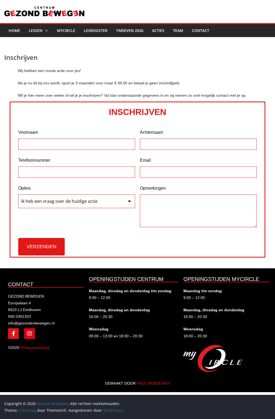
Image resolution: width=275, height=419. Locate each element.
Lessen (35, 30)
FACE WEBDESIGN (153, 383)
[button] (45, 30)
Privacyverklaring (34, 347)
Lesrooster (95, 30)
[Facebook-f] (13, 333)
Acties (158, 30)
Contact (200, 30)
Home (14, 30)
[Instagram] (29, 333)
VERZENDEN (41, 246)
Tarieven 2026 (129, 30)
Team (178, 30)
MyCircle (66, 30)
